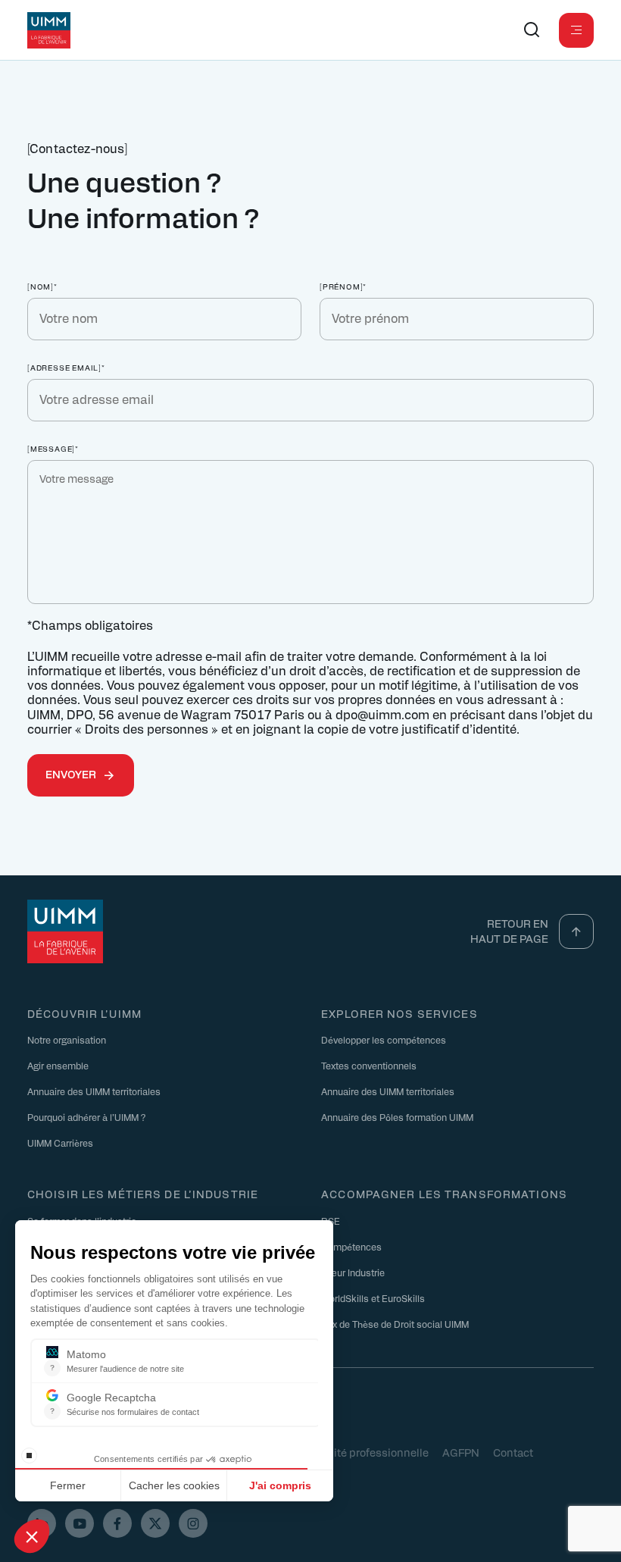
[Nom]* (42, 286)
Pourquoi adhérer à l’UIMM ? (86, 1117)
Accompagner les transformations (444, 1193)
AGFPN (460, 1452)
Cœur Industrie (353, 1272)
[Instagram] (193, 1523)
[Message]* (53, 448)
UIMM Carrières (60, 1143)
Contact (513, 1452)
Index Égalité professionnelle (355, 1452)
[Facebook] (117, 1523)
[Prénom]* (343, 286)
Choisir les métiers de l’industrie (142, 1193)
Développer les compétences (383, 1040)
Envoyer (70, 774)
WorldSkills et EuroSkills (373, 1298)
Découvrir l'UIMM (84, 1013)
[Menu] (576, 30)
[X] (155, 1523)
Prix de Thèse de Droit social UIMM (395, 1324)
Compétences (351, 1247)
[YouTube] (79, 1523)
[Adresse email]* (66, 367)
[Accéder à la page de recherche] (531, 30)
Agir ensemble (58, 1066)
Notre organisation (66, 1040)
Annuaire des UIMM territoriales (94, 1091)
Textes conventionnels (369, 1066)
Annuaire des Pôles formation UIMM (397, 1117)
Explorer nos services (399, 1013)
